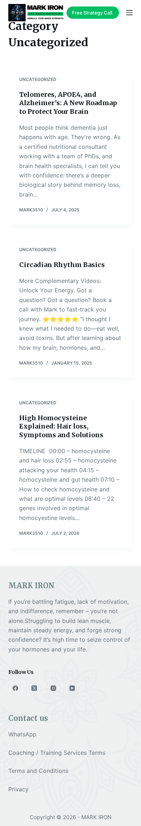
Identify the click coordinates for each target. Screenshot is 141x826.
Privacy (18, 789)
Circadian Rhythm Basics (62, 265)
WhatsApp (22, 734)
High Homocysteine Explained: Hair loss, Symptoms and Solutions (61, 426)
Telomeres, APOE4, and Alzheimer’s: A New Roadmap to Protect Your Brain (68, 103)
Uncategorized (37, 79)
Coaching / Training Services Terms (56, 752)
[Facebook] (15, 688)
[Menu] (129, 12)
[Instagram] (53, 688)
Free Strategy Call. (93, 13)
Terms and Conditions (38, 770)
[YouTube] (72, 688)
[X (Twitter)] (34, 688)
